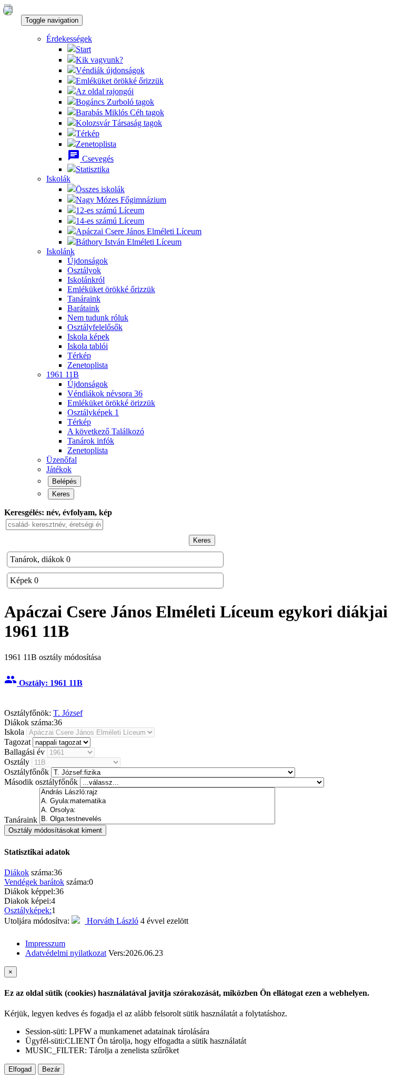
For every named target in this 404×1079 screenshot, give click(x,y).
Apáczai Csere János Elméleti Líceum (138, 231)
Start (83, 49)
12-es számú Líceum (110, 210)
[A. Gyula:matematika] (157, 801)
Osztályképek (93, 412)
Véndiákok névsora (105, 393)
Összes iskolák (100, 189)
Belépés (64, 481)
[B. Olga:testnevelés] (157, 819)
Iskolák (58, 178)
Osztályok (84, 270)
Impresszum (45, 943)
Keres (61, 494)
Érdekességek (69, 38)
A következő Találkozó (105, 431)
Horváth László (111, 920)
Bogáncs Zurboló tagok (115, 101)
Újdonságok (87, 260)
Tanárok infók (90, 440)
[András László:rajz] (157, 792)
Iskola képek (88, 336)
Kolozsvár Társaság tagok (119, 122)
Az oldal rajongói (105, 91)
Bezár (51, 1069)
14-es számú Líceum (110, 220)
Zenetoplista (96, 143)
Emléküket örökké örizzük (111, 402)
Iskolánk (60, 251)
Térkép (87, 133)
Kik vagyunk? (99, 59)
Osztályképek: (28, 910)
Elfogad (20, 1069)
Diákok (16, 872)
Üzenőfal (61, 459)
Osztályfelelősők (95, 327)
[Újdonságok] (8, 10)
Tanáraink (83, 298)
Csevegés (90, 158)
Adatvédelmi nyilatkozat (65, 952)
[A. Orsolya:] (157, 810)
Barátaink (83, 308)
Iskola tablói (87, 346)
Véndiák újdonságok (110, 70)
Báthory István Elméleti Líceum (128, 241)
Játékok (59, 469)
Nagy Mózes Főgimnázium (121, 199)
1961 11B (62, 374)
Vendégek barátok (34, 881)
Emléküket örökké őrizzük (120, 80)
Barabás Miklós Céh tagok (120, 112)
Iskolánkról (86, 279)
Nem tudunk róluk (97, 317)
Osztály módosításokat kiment (55, 830)
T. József (68, 712)
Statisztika (92, 169)
